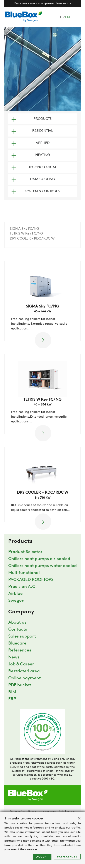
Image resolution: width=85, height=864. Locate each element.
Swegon (16, 601)
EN (67, 17)
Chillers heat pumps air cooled (39, 559)
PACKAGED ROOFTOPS (31, 580)
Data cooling (42, 179)
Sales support (22, 636)
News (13, 657)
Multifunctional (24, 573)
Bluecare (17, 643)
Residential (42, 131)
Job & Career (21, 664)
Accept (42, 857)
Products (43, 119)
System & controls (42, 191)
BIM (12, 692)
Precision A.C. (22, 587)
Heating (42, 155)
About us (17, 622)
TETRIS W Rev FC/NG (26, 233)
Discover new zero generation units (42, 3)
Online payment (24, 678)
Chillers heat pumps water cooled (42, 566)
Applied (42, 143)
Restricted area (24, 671)
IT (61, 17)
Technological (43, 167)
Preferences (67, 857)
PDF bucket (19, 685)
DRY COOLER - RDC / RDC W (32, 238)
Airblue (15, 594)
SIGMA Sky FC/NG (24, 229)
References (19, 650)
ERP (12, 699)
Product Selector (25, 552)
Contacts (17, 629)
